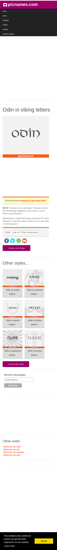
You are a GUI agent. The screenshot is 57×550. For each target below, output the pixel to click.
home (5, 11)
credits (5, 25)
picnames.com (23, 4)
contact (5, 29)
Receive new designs (15, 375)
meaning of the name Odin (33, 200)
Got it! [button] (44, 541)
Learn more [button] (9, 546)
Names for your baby (12, 446)
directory (6, 20)
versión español (8, 34)
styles (5, 16)
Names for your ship (11, 455)
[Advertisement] (28, 67)
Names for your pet (11, 449)
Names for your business (13, 452)
